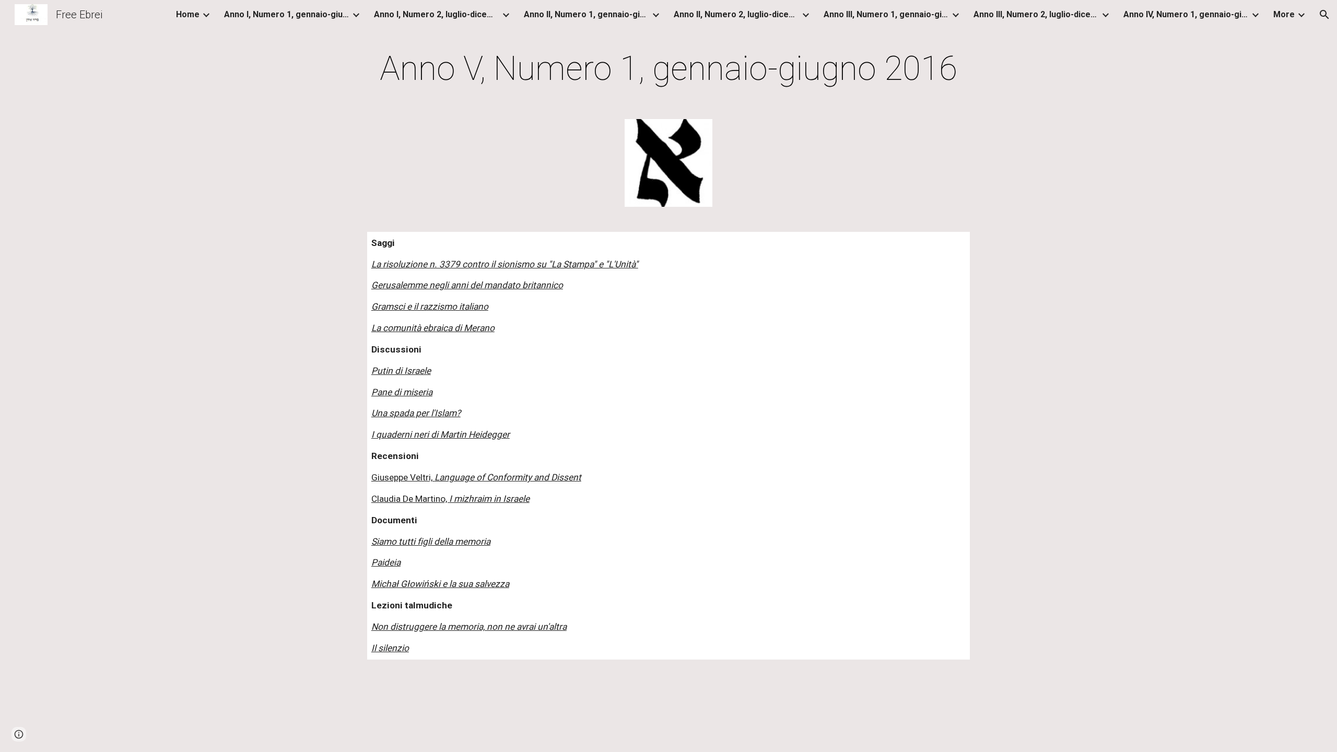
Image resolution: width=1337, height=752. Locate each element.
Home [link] (188, 14)
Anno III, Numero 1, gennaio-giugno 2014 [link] (886, 14)
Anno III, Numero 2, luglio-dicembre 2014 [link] (1036, 14)
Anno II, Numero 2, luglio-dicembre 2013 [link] (736, 14)
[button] (1324, 14)
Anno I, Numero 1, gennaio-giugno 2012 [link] (286, 14)
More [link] (1284, 14)
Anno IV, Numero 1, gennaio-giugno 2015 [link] (1186, 14)
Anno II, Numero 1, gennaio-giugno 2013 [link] (586, 14)
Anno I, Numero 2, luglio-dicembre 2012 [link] (436, 14)
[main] (668, 69)
